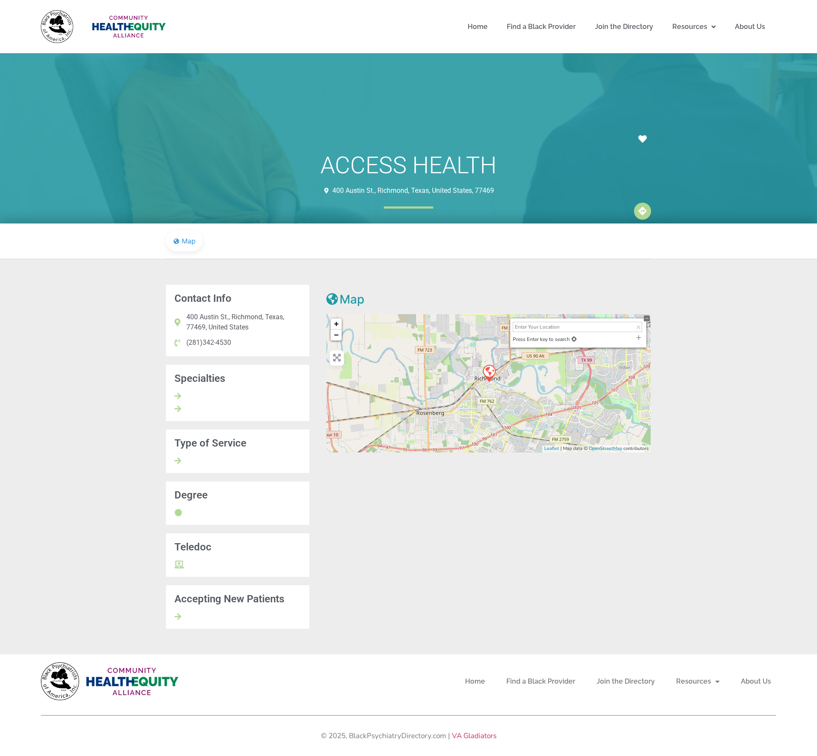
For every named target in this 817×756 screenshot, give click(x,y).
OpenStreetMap (605, 448)
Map (352, 299)
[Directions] (642, 211)
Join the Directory (624, 27)
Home (478, 27)
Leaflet (551, 448)
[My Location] (574, 339)
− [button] (336, 334)
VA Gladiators (474, 736)
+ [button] (336, 323)
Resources (689, 27)
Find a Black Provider (541, 27)
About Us (750, 27)
